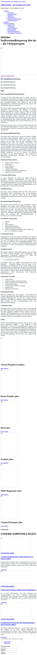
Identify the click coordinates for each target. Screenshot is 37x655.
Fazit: (2, 90)
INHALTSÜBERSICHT (7, 76)
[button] (4, 368)
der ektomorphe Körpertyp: (8, 82)
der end (3, 87)
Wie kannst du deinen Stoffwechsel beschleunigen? (18, 590)
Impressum (7, 643)
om (6, 85)
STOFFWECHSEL (8, 553)
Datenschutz (7, 641)
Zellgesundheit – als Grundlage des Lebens (16, 5)
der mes (3, 85)
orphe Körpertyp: (11, 85)
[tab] (18, 76)
